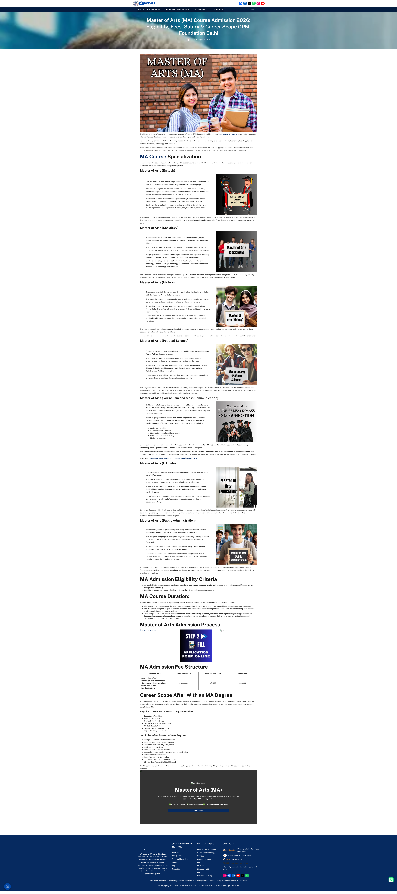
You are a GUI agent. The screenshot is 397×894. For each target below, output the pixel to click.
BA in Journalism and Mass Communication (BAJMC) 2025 (173, 458)
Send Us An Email (237, 859)
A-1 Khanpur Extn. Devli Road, (248, 849)
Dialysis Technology (205, 859)
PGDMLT (200, 866)
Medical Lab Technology (206, 849)
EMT (199, 872)
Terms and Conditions (180, 859)
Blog (173, 866)
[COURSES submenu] (206, 9)
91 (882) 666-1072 (234, 855)
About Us (175, 852)
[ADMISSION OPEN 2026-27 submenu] (191, 9)
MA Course (153, 156)
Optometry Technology (206, 853)
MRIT (199, 863)
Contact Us (176, 869)
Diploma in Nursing (204, 876)
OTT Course (201, 856)
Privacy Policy (177, 856)
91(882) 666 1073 (246, 855)
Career (174, 862)
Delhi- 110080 (242, 851)
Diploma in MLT (203, 869)
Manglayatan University (227, 134)
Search (253, 9)
